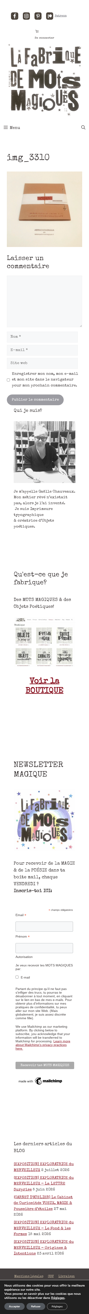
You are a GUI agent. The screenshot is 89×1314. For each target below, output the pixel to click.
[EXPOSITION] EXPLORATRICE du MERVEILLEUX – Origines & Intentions (44, 1248)
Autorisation (24, 957)
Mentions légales (28, 1276)
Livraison (66, 1276)
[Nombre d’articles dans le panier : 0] (37, 31)
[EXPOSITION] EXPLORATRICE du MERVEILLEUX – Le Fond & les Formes (44, 1228)
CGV (51, 1276)
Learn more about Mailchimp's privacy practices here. (43, 1044)
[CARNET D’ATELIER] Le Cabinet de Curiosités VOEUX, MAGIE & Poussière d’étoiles (43, 1203)
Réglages (58, 1298)
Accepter (14, 1306)
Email (21, 915)
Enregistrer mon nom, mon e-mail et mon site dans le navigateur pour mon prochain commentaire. (45, 380)
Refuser (36, 1306)
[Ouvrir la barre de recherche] (83, 128)
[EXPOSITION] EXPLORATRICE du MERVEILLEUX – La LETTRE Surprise (44, 1184)
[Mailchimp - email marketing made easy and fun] (41, 1084)
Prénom (23, 936)
